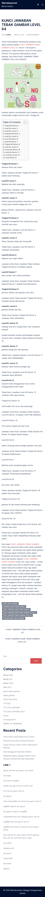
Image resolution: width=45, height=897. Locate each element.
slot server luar (23, 801)
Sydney (22, 893)
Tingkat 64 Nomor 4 (12, 134)
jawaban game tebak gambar (14, 606)
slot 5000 (7, 843)
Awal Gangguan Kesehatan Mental (17, 752)
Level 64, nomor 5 (11, 136)
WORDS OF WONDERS (12, 724)
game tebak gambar (11, 691)
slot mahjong (22, 817)
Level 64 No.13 (10, 158)
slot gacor (20, 770)
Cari (5, 656)
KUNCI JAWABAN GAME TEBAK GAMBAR (16, 609)
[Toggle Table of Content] (24, 122)
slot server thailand (11, 781)
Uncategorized (33, 35)
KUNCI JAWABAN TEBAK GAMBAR (24, 544)
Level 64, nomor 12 (12, 155)
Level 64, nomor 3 (11, 131)
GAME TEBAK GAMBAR (10, 603)
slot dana (7, 776)
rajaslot (13, 806)
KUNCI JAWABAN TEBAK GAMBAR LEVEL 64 (17, 615)
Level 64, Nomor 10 (12, 150)
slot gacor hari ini (16, 786)
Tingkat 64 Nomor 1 (11, 126)
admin (8, 35)
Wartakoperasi (9, 3)
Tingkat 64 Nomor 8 (12, 144)
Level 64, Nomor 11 (12, 152)
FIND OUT (7, 687)
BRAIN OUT (8, 679)
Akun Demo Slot (23, 835)
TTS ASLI (7, 703)
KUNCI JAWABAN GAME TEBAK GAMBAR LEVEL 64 (19, 612)
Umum (6, 716)
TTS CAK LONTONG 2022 (14, 711)
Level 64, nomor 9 (11, 147)
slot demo (7, 863)
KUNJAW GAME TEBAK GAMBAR (13, 618)
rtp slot (10, 791)
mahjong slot (8, 848)
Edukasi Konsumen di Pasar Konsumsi (18, 741)
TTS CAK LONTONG (11, 707)
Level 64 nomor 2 (11, 128)
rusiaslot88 (7, 858)
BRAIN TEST (8, 683)
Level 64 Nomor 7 (11, 142)
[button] (38, 5)
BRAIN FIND (8, 675)
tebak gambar (9, 695)
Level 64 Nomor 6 (11, 139)
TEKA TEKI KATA (10, 699)
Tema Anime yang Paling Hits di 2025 (18, 737)
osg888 (24, 811)
